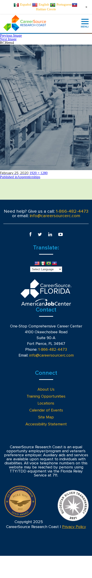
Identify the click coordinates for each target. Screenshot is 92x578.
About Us (46, 389)
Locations (46, 403)
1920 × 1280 (38, 173)
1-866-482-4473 (72, 211)
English (44, 4)
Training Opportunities (46, 396)
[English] (37, 263)
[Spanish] (43, 263)
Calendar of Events (46, 410)
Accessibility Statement (46, 424)
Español (25, 4)
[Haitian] (54, 263)
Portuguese (64, 4)
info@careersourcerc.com (55, 216)
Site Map (46, 417)
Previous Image (11, 35)
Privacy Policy (74, 527)
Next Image (8, 39)
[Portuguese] (48, 263)
